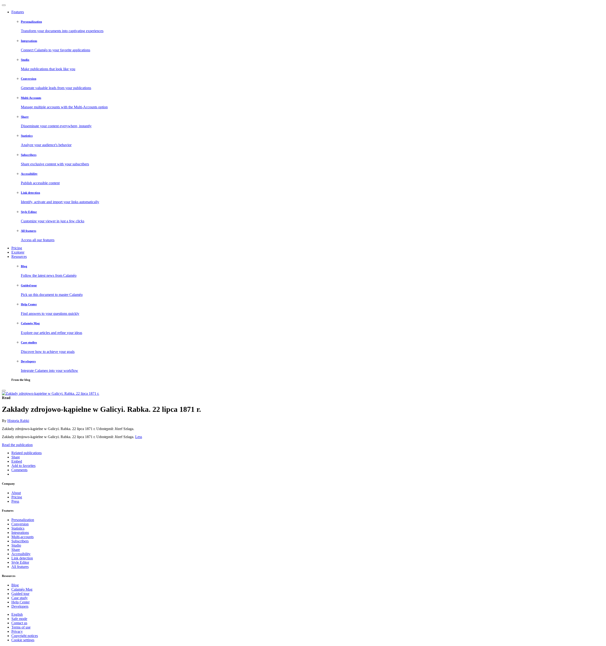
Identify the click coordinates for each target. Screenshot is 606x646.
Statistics (17, 528)
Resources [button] (19, 257)
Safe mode (19, 619)
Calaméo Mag (21, 589)
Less (138, 437)
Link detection (22, 558)
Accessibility (21, 554)
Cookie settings (22, 640)
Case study (19, 598)
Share (15, 550)
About (16, 493)
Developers (19, 606)
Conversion (20, 524)
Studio (16, 545)
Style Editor (20, 562)
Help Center (20, 602)
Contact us (19, 623)
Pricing (16, 248)
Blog (15, 585)
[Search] (4, 390)
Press (15, 501)
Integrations (20, 533)
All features (20, 567)
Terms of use (21, 627)
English (17, 614)
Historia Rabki (18, 421)
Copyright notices (24, 636)
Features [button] (17, 12)
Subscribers (20, 541)
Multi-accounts (22, 537)
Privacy (17, 631)
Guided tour (20, 594)
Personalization (22, 520)
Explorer (17, 252)
